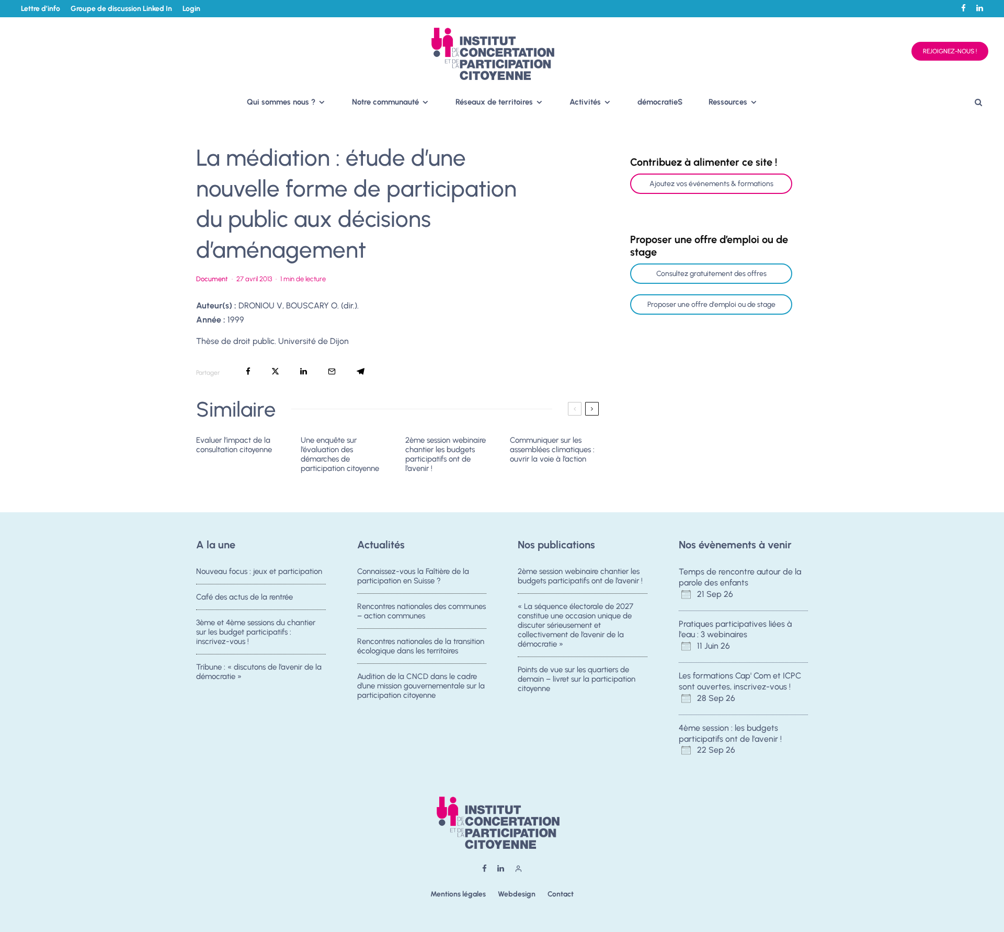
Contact (560, 894)
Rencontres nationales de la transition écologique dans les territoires (420, 646)
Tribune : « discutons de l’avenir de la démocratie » (259, 671)
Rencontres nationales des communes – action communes (421, 611)
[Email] (332, 371)
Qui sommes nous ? (281, 102)
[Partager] (248, 371)
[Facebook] (963, 8)
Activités (585, 102)
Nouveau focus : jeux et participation (259, 571)
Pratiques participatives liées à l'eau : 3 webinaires (735, 629)
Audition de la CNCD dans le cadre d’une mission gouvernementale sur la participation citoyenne (421, 686)
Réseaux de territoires (494, 102)
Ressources (728, 102)
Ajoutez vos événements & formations (711, 183)
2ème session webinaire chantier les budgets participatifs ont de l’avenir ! (445, 454)
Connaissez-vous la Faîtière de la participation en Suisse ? (413, 576)
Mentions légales (458, 894)
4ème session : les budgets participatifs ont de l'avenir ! (730, 733)
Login (191, 8)
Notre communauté (385, 102)
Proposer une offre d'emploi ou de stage (711, 304)
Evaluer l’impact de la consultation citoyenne (234, 444)
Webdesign (516, 894)
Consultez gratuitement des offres (711, 273)
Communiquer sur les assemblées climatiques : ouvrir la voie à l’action (552, 449)
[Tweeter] (275, 371)
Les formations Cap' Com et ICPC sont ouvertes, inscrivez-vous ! (740, 681)
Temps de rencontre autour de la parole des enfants (740, 577)
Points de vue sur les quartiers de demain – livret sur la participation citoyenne (576, 679)
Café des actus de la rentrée (244, 597)
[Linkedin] (979, 8)
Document (212, 279)
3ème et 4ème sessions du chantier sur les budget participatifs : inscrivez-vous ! (255, 632)
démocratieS (659, 102)
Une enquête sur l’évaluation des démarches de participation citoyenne (340, 454)
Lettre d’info (40, 8)
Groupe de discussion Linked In (121, 8)
